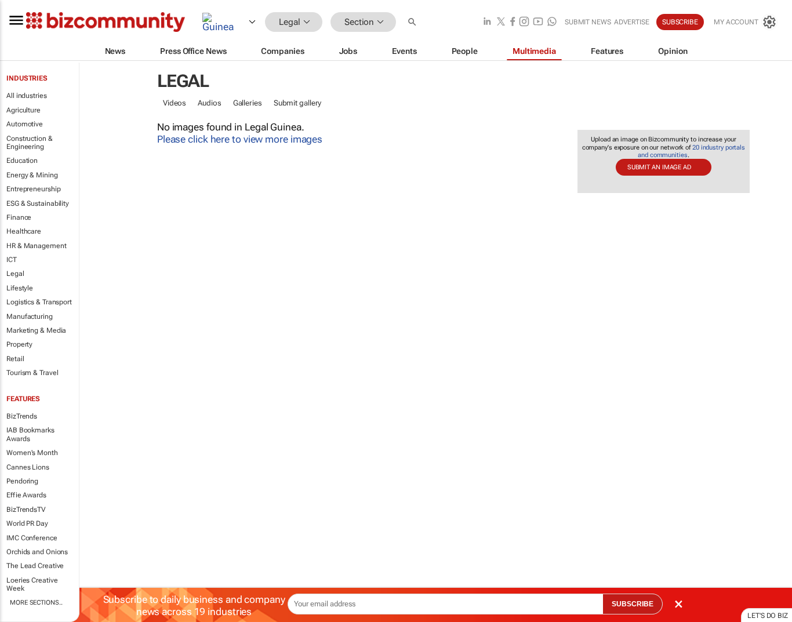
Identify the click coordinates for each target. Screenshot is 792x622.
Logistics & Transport (39, 302)
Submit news (588, 22)
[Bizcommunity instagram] (524, 22)
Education (22, 161)
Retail (15, 359)
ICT (11, 260)
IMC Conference (31, 538)
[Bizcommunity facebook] (512, 22)
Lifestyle (19, 288)
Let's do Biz (767, 616)
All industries (26, 96)
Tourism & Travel (32, 373)
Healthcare (23, 231)
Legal (15, 274)
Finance (18, 217)
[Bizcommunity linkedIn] (487, 22)
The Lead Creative (35, 566)
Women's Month (32, 453)
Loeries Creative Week (31, 584)
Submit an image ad (659, 167)
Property (19, 344)
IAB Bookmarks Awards (30, 434)
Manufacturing (29, 316)
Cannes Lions (27, 467)
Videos (174, 103)
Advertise (631, 22)
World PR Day (27, 523)
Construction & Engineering (29, 142)
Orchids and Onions (37, 552)
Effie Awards (26, 495)
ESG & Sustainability (37, 203)
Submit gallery (298, 103)
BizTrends (21, 416)
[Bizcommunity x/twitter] (501, 22)
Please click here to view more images (239, 139)
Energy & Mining (32, 175)
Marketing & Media (36, 330)
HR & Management (36, 246)
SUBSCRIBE (632, 604)
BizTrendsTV (26, 509)
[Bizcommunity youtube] (538, 22)
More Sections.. (36, 602)
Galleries (247, 103)
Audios (209, 103)
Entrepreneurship (33, 189)
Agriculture (23, 110)
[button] (413, 22)
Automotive (24, 124)
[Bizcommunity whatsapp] (552, 22)
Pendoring (22, 481)
